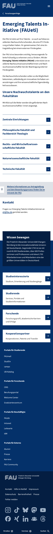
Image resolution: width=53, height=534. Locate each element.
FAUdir (7, 418)
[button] (26, 278)
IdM (5, 433)
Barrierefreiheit (24, 494)
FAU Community (11, 464)
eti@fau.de (7, 212)
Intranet (7, 423)
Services (25, 531)
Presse (7, 454)
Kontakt (8, 489)
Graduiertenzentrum (13, 402)
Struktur (6, 531)
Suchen (43, 531)
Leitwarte (8, 428)
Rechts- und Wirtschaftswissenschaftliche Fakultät (20, 146)
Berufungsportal (11, 392)
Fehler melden (11, 499)
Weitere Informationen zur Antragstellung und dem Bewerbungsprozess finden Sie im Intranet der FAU (26, 189)
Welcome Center (11, 397)
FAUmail (7, 356)
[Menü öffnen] (49, 6)
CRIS (6, 387)
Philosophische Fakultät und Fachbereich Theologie (19, 132)
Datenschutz (10, 494)
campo (7, 366)
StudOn (7, 361)
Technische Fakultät (14, 169)
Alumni (7, 449)
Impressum (34, 489)
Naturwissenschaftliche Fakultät (21, 158)
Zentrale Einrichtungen (16, 119)
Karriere (7, 459)
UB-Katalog (9, 371)
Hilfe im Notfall (20, 489)
